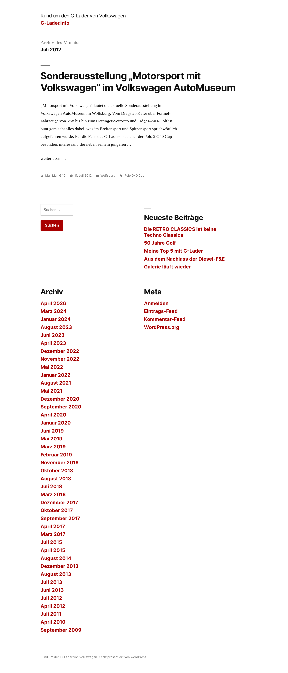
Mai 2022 (52, 367)
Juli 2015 (51, 542)
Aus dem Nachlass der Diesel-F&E (184, 259)
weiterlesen (54, 158)
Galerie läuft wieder (167, 267)
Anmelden (156, 303)
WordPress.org (161, 327)
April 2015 (53, 550)
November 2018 (60, 462)
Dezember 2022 (60, 351)
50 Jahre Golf (160, 243)
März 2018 (53, 494)
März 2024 (54, 311)
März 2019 (53, 447)
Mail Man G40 (55, 175)
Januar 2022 (56, 375)
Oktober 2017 (57, 510)
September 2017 (60, 518)
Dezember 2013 (59, 566)
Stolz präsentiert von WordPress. (123, 657)
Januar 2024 (56, 319)
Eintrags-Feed (161, 311)
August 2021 (56, 383)
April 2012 (53, 606)
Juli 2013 (51, 582)
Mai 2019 (51, 439)
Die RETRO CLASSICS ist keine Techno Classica (180, 232)
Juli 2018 (51, 486)
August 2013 (56, 574)
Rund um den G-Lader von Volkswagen (83, 16)
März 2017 (53, 534)
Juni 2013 (52, 590)
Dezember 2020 (60, 399)
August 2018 (56, 478)
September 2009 (61, 630)
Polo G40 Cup (134, 175)
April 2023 (53, 343)
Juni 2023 (52, 335)
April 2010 (53, 622)
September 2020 (61, 407)
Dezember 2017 (59, 502)
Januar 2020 (56, 423)
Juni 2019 (52, 431)
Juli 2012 (51, 598)
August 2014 (56, 558)
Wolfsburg (108, 175)
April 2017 (53, 526)
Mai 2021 (51, 391)
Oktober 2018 (57, 470)
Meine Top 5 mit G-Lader (173, 251)
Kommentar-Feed (165, 319)
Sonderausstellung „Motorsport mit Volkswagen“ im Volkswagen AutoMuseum (138, 81)
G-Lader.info (55, 23)
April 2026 (53, 303)
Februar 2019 (56, 455)
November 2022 (60, 359)
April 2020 (53, 415)
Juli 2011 (51, 614)
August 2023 (56, 327)
